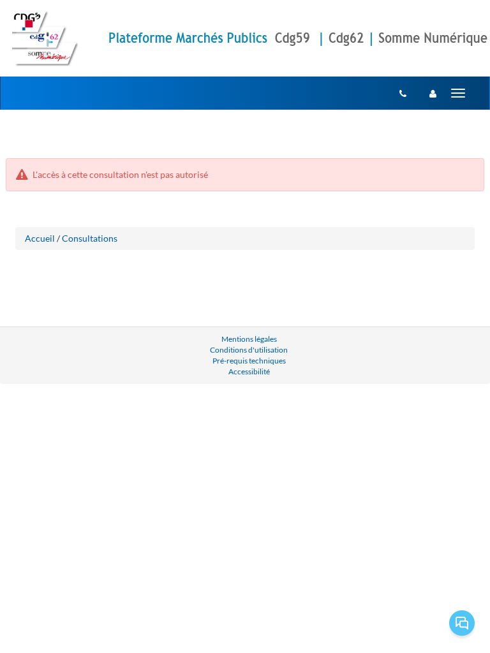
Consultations (89, 238)
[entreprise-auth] (432, 93)
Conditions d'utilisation (249, 350)
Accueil (40, 238)
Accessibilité (249, 371)
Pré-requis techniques (249, 360)
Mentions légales (249, 339)
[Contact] (402, 93)
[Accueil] (45, 38)
